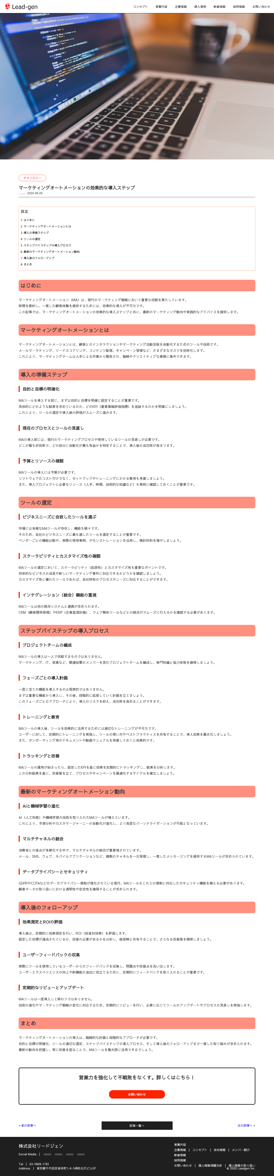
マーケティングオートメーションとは (47, 226)
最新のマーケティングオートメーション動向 (52, 251)
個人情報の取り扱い (242, 1165)
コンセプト (140, 6)
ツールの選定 (32, 239)
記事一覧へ (137, 1125)
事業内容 (180, 1144)
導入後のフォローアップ (39, 258)
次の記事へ (245, 1125)
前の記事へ (28, 1125)
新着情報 (220, 6)
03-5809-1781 (39, 1164)
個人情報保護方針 (210, 1165)
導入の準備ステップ (36, 232)
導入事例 (200, 6)
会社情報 (220, 1150)
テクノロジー (32, 178)
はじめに (29, 220)
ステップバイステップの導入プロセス (47, 245)
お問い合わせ (261, 6)
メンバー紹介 (241, 1150)
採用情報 (239, 6)
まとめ (28, 264)
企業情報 (181, 6)
